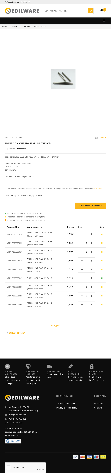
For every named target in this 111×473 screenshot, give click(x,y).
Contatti (98, 407)
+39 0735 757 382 (17, 418)
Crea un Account (22, 2)
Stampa (102, 137)
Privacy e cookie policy (66, 407)
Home (4, 26)
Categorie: (9, 195)
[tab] (55, 325)
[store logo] (22, 11)
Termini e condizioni (65, 403)
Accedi (10, 2)
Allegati (55, 325)
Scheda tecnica (17, 333)
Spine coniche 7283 (22, 195)
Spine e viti (37, 195)
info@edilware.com (18, 414)
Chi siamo (98, 403)
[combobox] (65, 11)
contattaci (97, 188)
